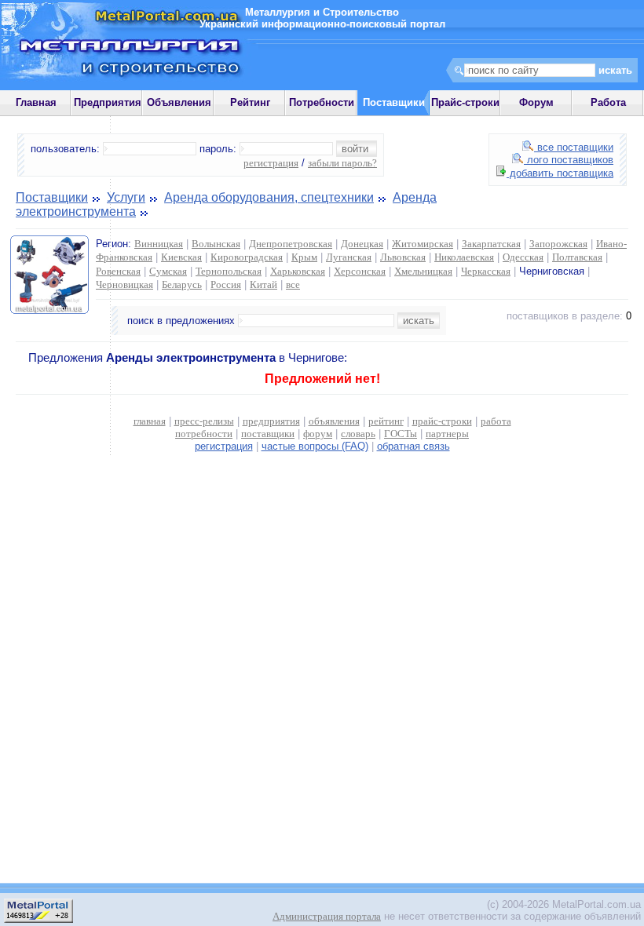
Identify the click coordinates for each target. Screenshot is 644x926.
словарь (358, 433)
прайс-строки (442, 421)
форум (317, 433)
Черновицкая (124, 284)
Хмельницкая (423, 271)
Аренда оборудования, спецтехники (269, 197)
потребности (203, 433)
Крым (304, 257)
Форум (536, 102)
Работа (608, 102)
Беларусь (182, 284)
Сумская (168, 271)
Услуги (126, 197)
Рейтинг (250, 102)
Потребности (321, 102)
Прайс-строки (465, 102)
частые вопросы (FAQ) (315, 446)
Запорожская (558, 244)
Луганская (348, 257)
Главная (36, 102)
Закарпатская (491, 244)
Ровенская (118, 271)
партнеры (447, 433)
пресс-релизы (204, 421)
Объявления (179, 102)
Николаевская (464, 257)
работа (496, 421)
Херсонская (360, 271)
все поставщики (573, 147)
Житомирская (422, 244)
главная (150, 421)
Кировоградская (246, 257)
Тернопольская (229, 271)
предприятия (271, 421)
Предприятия (107, 102)
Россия (225, 284)
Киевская (181, 257)
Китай (263, 284)
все (293, 284)
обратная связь (413, 446)
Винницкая (158, 244)
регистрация (270, 163)
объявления (334, 421)
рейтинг (386, 421)
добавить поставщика (560, 173)
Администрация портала (327, 916)
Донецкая (362, 244)
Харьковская (297, 271)
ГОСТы (400, 433)
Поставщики (52, 197)
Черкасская (485, 271)
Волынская (216, 244)
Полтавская (577, 257)
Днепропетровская (290, 244)
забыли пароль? (342, 163)
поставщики (268, 433)
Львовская (403, 257)
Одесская (523, 257)
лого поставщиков (568, 160)
